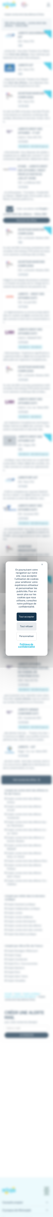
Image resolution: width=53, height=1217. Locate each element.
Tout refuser (26, 626)
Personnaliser (26, 636)
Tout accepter (26, 616)
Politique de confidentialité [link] (26, 645)
